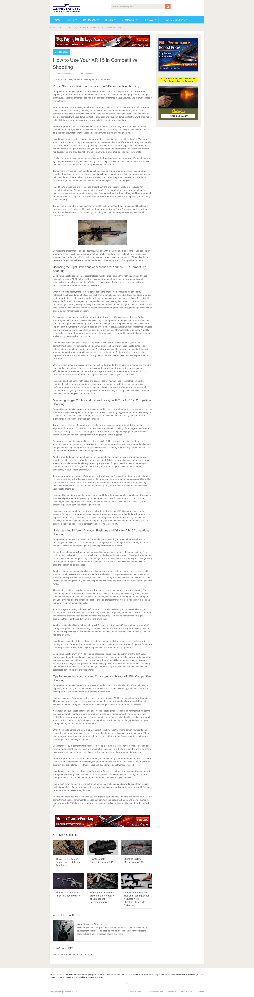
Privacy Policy (136, 992)
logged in (69, 954)
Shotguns (128, 19)
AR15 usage (73, 27)
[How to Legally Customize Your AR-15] (102, 847)
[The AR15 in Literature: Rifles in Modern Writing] (68, 881)
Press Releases (186, 992)
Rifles (109, 19)
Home (57, 19)
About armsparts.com (154, 992)
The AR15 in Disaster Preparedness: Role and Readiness (68, 862)
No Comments (89, 74)
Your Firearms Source (63, 74)
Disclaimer (200, 992)
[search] (168, 6)
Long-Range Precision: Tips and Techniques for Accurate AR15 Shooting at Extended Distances (136, 899)
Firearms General (174, 19)
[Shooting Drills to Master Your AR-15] (136, 847)
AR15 (71, 19)
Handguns (89, 19)
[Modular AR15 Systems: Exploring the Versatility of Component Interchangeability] (102, 881)
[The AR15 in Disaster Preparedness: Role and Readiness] (68, 847)
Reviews (148, 19)
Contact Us (171, 992)
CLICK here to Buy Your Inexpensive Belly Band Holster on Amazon (178, 79)
